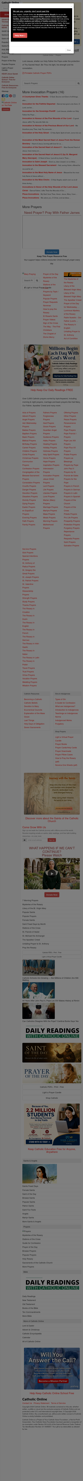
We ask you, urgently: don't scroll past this (31, 11)
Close (69, 50)
